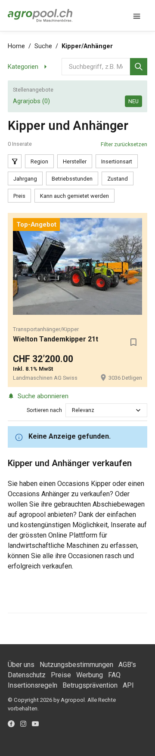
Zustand (117, 178)
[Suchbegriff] (138, 66)
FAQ (114, 675)
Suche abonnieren (43, 396)
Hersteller (75, 161)
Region (39, 161)
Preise (61, 675)
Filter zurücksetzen (124, 144)
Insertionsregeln (32, 685)
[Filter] (15, 161)
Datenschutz (27, 675)
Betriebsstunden (72, 178)
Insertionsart (116, 161)
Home (16, 46)
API (128, 685)
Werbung (89, 675)
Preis (19, 196)
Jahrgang (25, 178)
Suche (43, 46)
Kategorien (23, 67)
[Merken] (133, 341)
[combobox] (72, 410)
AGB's (127, 665)
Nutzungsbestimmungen (76, 665)
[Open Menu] (137, 15)
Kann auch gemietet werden (74, 196)
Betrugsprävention (90, 685)
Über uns (21, 665)
